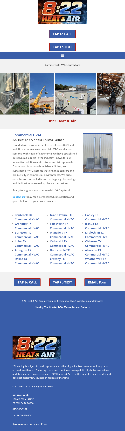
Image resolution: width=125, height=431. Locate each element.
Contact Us (19, 196)
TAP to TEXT (62, 47)
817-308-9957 (20, 409)
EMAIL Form (97, 282)
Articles (34, 424)
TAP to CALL (62, 34)
